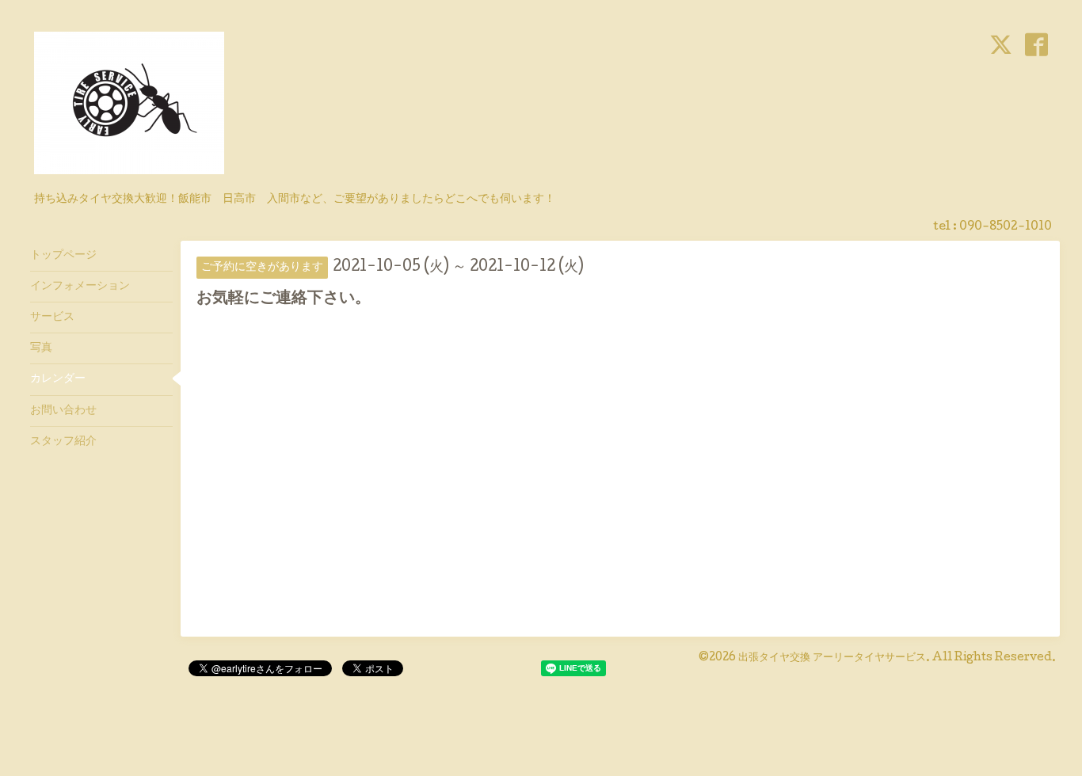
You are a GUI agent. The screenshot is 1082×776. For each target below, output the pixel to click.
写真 (41, 348)
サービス (52, 317)
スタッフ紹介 (63, 442)
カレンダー (58, 379)
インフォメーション (80, 286)
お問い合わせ (63, 411)
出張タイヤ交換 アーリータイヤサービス (832, 658)
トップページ (63, 255)
